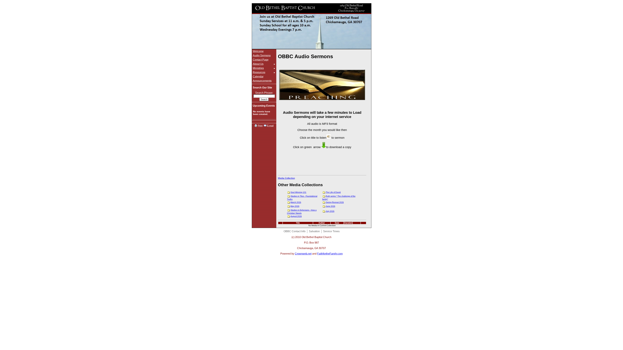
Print (260, 125)
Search (264, 99)
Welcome (258, 51)
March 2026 (296, 202)
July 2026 (330, 211)
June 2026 (330, 206)
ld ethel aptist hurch (285, 7)
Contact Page (261, 59)
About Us (258, 64)
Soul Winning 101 (298, 192)
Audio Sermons (262, 55)
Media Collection (286, 178)
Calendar (258, 76)
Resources (259, 72)
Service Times (331, 231)
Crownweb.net (303, 253)
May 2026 (295, 206)
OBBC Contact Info (294, 231)
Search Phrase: (264, 92)
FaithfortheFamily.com (330, 253)
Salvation (314, 231)
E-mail (270, 125)
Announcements (262, 80)
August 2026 (296, 216)
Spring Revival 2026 (335, 202)
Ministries (258, 68)
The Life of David (333, 192)
